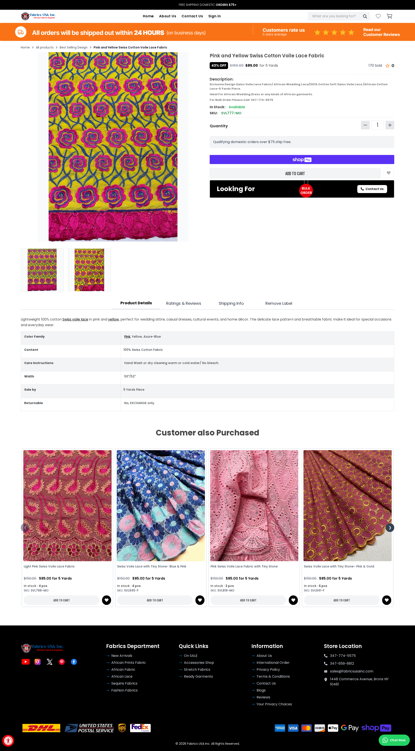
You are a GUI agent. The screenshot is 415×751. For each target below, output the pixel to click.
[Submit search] (364, 16)
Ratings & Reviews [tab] (183, 303)
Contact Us (192, 16)
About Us (167, 16)
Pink (127, 336)
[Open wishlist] (378, 16)
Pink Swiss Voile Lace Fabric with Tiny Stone (244, 566)
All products (45, 47)
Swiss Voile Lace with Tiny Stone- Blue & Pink (151, 566)
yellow (113, 319)
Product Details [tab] (136, 303)
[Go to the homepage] (38, 16)
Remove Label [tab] (278, 303)
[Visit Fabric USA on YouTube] (25, 662)
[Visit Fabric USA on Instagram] (37, 662)
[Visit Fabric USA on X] (49, 662)
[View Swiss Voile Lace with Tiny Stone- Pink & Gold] (347, 505)
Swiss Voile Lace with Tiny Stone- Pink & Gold (339, 566)
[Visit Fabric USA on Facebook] (74, 662)
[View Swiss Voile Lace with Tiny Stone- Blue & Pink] (160, 505)
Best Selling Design (74, 47)
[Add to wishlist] (388, 173)
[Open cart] (389, 16)
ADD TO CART (295, 173)
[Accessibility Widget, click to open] (8, 741)
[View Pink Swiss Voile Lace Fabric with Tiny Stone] (254, 505)
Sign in (214, 16)
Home (148, 16)
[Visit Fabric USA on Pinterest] (62, 662)
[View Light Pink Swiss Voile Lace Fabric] (67, 505)
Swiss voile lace (75, 319)
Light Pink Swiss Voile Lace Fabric (49, 566)
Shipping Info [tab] (231, 303)
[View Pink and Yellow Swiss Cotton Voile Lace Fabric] (89, 270)
